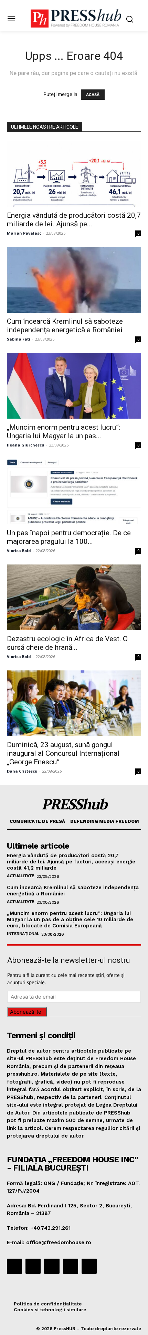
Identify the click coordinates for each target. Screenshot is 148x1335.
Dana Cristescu (22, 771)
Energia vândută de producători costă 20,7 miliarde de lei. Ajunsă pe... (74, 219)
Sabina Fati (18, 339)
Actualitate (20, 875)
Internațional (23, 933)
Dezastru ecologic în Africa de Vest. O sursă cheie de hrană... (67, 643)
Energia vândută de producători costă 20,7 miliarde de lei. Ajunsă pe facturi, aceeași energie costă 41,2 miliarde (71, 861)
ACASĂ (92, 94)
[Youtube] (89, 1266)
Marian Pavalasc (24, 233)
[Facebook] (14, 1266)
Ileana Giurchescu (25, 445)
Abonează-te (25, 1012)
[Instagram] (33, 1266)
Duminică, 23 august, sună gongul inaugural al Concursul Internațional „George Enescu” (63, 753)
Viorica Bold (19, 550)
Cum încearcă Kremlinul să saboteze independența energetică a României (65, 325)
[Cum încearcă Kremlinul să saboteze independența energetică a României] (74, 280)
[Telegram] (51, 1266)
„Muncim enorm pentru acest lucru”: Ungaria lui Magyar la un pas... (63, 431)
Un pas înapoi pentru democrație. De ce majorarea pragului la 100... (69, 537)
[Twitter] (70, 1266)
